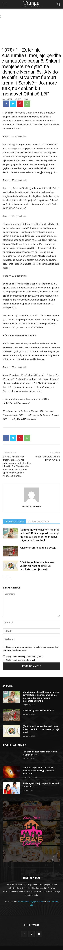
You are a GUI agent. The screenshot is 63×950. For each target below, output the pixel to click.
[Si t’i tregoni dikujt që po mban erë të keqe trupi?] (11, 788)
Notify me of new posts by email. (20, 660)
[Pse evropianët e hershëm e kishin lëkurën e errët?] (11, 756)
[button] (58, 4)
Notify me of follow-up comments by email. (25, 656)
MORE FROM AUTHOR (38, 521)
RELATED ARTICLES (14, 521)
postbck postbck (31, 506)
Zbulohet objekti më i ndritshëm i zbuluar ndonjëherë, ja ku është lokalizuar (39, 770)
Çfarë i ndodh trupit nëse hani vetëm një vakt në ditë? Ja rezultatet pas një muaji (37, 566)
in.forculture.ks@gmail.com (30, 901)
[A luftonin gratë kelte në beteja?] (10, 551)
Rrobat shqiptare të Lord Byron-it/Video (47, 458)
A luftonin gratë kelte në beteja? (38, 547)
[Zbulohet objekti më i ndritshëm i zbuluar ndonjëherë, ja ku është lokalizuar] (11, 772)
